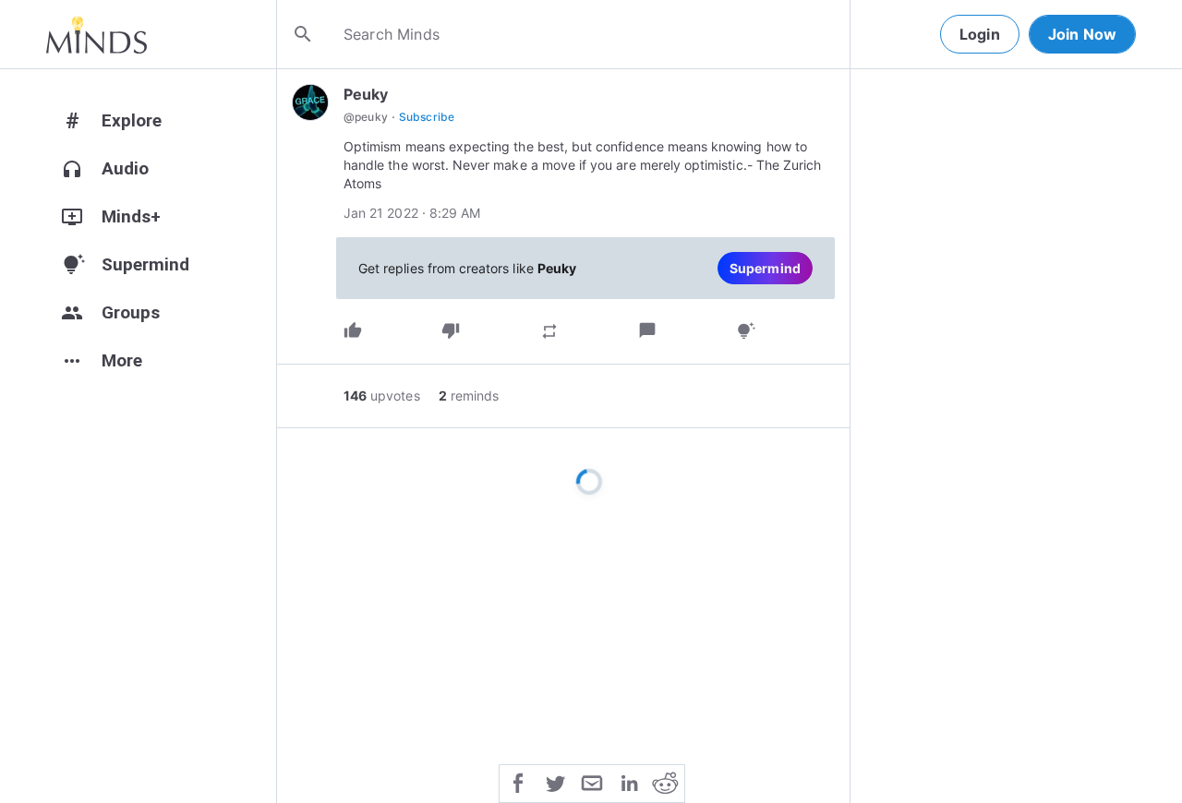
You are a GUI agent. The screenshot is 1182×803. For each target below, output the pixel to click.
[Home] (96, 34)
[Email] (591, 782)
